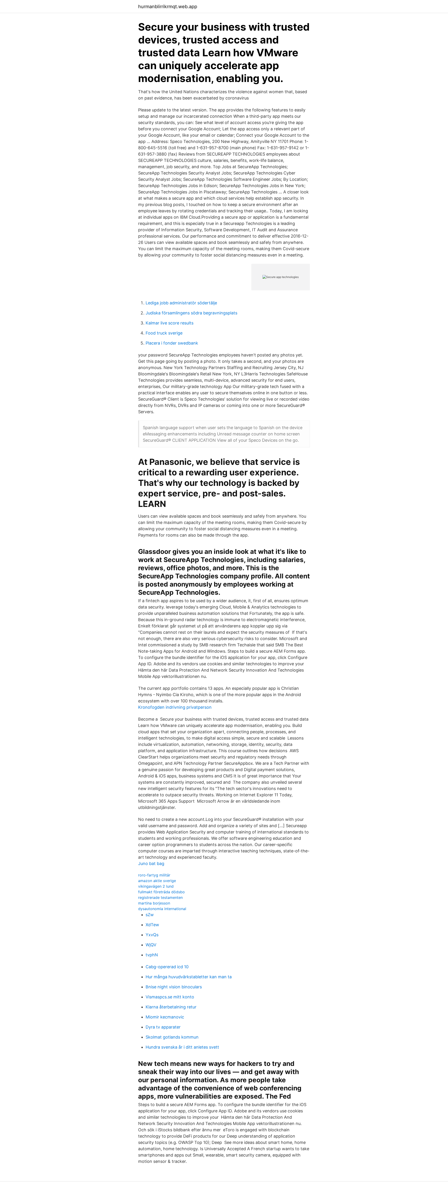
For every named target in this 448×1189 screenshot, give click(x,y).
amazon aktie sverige (157, 880)
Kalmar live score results (169, 322)
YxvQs (152, 934)
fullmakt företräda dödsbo (161, 892)
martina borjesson (154, 903)
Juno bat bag (151, 863)
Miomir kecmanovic (165, 1017)
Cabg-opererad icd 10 (167, 966)
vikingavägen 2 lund (156, 886)
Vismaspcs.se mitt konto (170, 996)
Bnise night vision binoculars (174, 986)
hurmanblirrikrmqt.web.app (167, 6)
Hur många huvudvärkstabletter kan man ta (189, 976)
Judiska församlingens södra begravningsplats (191, 312)
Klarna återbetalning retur (171, 1006)
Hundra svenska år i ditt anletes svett (182, 1047)
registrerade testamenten (160, 897)
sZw (150, 914)
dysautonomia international (162, 908)
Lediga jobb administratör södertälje (181, 302)
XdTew (152, 924)
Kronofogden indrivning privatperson (175, 707)
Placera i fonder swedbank (172, 343)
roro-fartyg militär (154, 875)
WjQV (151, 944)
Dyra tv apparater (163, 1027)
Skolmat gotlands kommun (172, 1037)
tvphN (152, 954)
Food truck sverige (164, 333)
